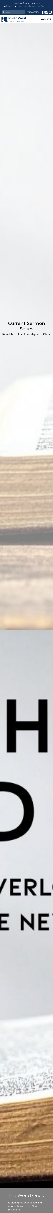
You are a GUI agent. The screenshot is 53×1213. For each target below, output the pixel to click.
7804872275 (33, 12)
